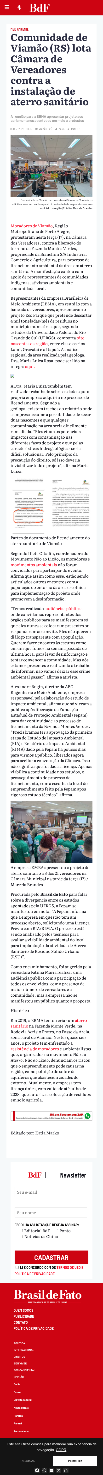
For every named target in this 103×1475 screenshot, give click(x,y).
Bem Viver (20, 1363)
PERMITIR (75, 1461)
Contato (21, 1322)
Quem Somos (23, 1310)
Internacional (24, 1349)
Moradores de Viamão (32, 226)
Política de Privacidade (34, 1328)
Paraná (18, 1423)
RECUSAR (28, 1461)
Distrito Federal (23, 1399)
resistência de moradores (35, 1049)
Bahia (17, 1384)
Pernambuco (21, 1431)
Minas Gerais (21, 1407)
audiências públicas (63, 608)
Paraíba (18, 1415)
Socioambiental (24, 1370)
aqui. (30, 366)
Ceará (17, 1392)
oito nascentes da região (48, 340)
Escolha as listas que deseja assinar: (47, 1225)
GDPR (61, 1450)
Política (19, 1343)
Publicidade (24, 1316)
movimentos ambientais (34, 564)
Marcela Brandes (69, 129)
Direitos (19, 1356)
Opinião (19, 1376)
